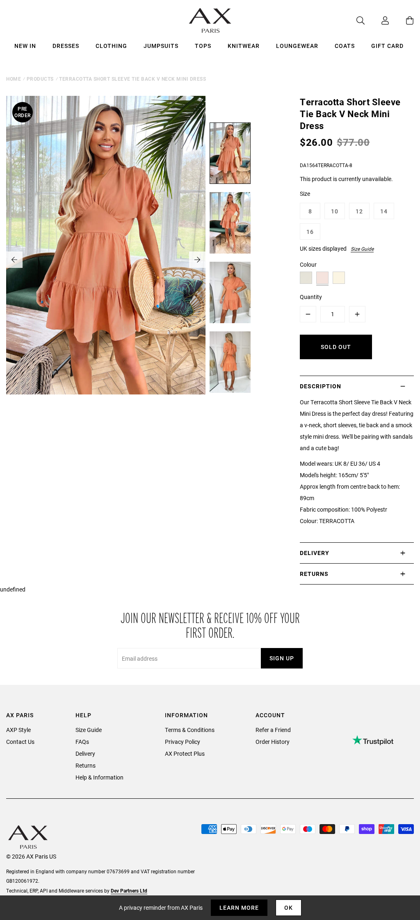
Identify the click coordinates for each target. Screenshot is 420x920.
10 (334, 211)
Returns (85, 765)
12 (359, 211)
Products (40, 78)
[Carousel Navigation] (105, 260)
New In (25, 46)
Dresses (65, 46)
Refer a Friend (273, 730)
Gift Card (387, 46)
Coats (345, 46)
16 (310, 232)
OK (288, 907)
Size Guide (362, 248)
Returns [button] (314, 574)
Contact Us (20, 742)
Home (13, 78)
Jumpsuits (161, 46)
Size (305, 193)
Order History (273, 742)
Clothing (111, 46)
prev (14, 260)
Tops (203, 46)
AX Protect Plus (185, 753)
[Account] (377, 20)
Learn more (239, 907)
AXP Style (18, 730)
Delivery (85, 753)
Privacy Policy (182, 742)
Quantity (311, 297)
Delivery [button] (314, 553)
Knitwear (244, 46)
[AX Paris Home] (210, 20)
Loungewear (297, 46)
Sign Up (281, 658)
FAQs (82, 742)
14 (384, 211)
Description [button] (320, 386)
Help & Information (99, 777)
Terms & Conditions (190, 730)
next (197, 260)
